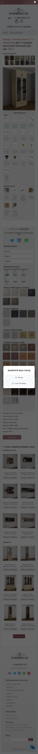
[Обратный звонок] (35, 2)
